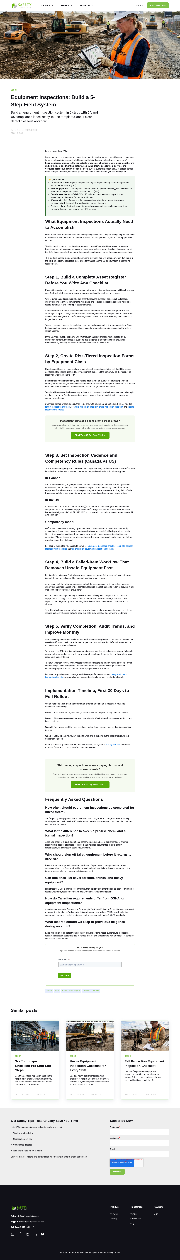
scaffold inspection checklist (84, 407)
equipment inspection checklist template (106, 546)
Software (114, 1214)
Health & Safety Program (71, 991)
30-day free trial (113, 744)
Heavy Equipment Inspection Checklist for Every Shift (88, 1066)
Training (113, 1219)
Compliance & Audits (91, 991)
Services (134, 1214)
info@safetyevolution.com (28, 1216)
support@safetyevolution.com (31, 1222)
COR (57, 991)
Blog (132, 1223)
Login (156, 1214)
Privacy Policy (113, 1252)
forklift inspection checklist (57, 407)
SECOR (49, 991)
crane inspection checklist (111, 407)
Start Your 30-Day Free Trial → (90, 435)
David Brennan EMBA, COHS (24, 130)
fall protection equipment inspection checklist (92, 549)
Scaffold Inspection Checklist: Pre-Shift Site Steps (33, 1066)
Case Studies (135, 1219)
